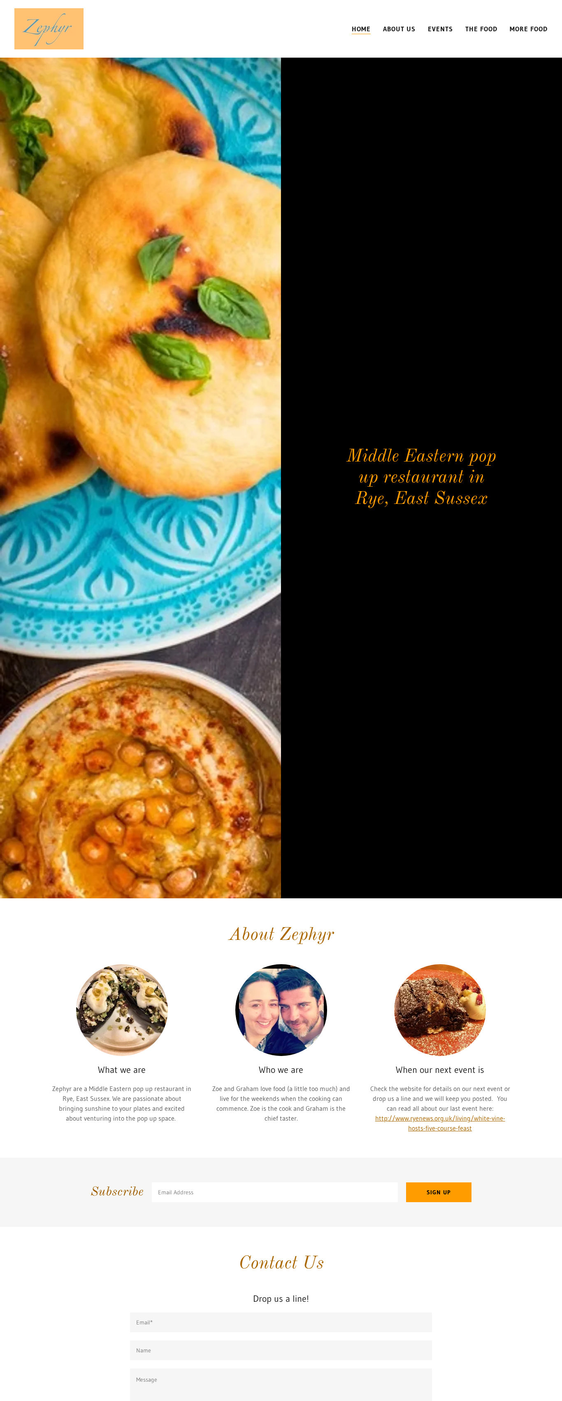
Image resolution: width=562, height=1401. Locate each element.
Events (440, 29)
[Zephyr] (49, 28)
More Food (529, 29)
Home (361, 29)
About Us (399, 29)
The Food (481, 29)
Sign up (439, 1192)
